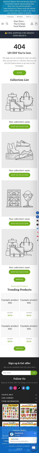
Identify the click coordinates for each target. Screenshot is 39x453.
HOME (19, 73)
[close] (37, 33)
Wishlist (20, 17)
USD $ (28, 17)
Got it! (19, 449)
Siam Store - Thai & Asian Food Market (19, 23)
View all (19, 279)
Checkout (10, 17)
